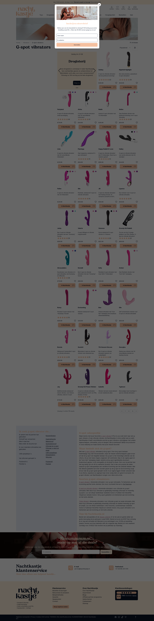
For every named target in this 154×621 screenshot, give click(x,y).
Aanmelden (77, 45)
